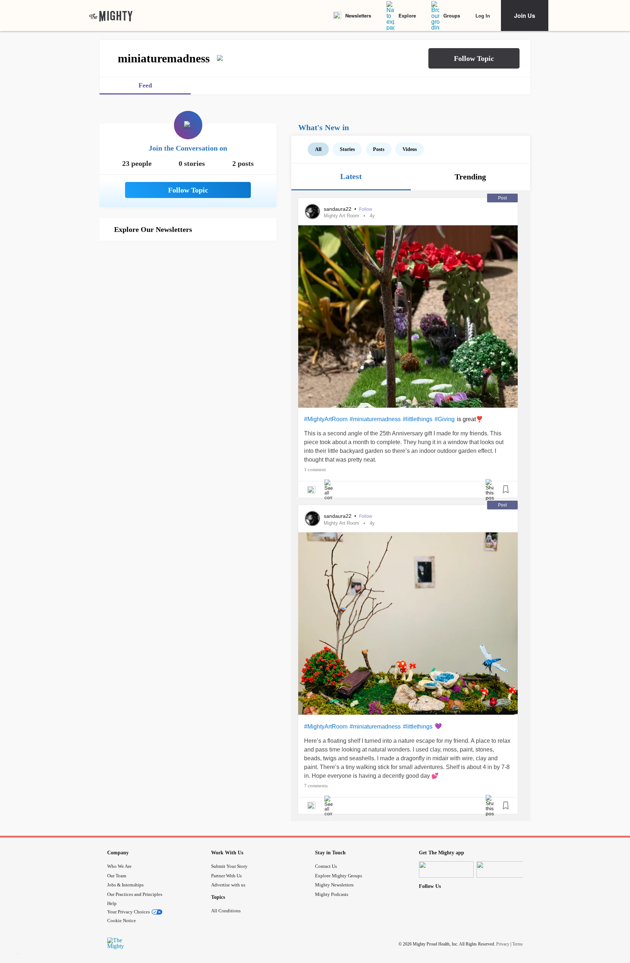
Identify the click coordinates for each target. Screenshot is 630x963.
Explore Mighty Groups (338, 875)
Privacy (502, 944)
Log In (482, 15)
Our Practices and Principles (134, 894)
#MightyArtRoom (325, 419)
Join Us (524, 15)
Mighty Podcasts (331, 894)
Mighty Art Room (341, 215)
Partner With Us (226, 875)
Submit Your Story (229, 866)
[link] (111, 15)
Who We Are (119, 866)
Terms (517, 944)
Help (112, 903)
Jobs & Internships (125, 885)
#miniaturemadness (375, 419)
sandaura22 (338, 209)
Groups (451, 15)
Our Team (116, 875)
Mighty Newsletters (334, 885)
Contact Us (326, 866)
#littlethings (417, 419)
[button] (474, 58)
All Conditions (226, 910)
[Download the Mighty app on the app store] (446, 869)
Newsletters (358, 15)
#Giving (445, 419)
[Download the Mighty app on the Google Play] (504, 869)
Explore (407, 15)
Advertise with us (228, 885)
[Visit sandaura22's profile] (312, 211)
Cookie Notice (121, 920)
